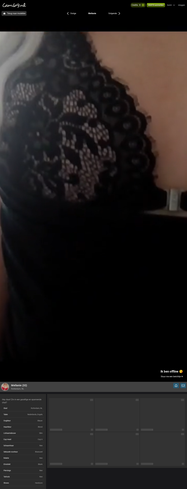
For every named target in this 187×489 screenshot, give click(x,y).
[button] (171, 5)
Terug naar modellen (16, 13)
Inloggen (181, 5)
